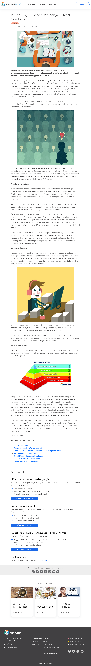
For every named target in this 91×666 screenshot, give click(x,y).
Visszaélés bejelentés (50, 654)
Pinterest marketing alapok (45, 605)
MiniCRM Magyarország (77, 644)
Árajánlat (35, 641)
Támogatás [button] (42, 4)
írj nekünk (44, 560)
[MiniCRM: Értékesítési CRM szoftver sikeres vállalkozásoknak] (10, 4)
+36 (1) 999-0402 (12, 644)
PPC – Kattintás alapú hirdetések (27, 459)
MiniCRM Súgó (37, 644)
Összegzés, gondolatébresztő (26, 461)
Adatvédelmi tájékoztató (51, 648)
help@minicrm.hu (12, 648)
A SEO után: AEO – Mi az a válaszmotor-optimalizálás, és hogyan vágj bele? (69, 605)
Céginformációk (48, 644)
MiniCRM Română (75, 641)
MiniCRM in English (76, 638)
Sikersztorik (52, 4)
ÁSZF (45, 651)
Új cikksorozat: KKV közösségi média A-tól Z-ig (21, 605)
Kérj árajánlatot (24, 525)
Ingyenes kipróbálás (24, 499)
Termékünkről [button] (30, 4)
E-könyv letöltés (24, 549)
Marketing (14, 23)
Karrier (45, 641)
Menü (82, 4)
